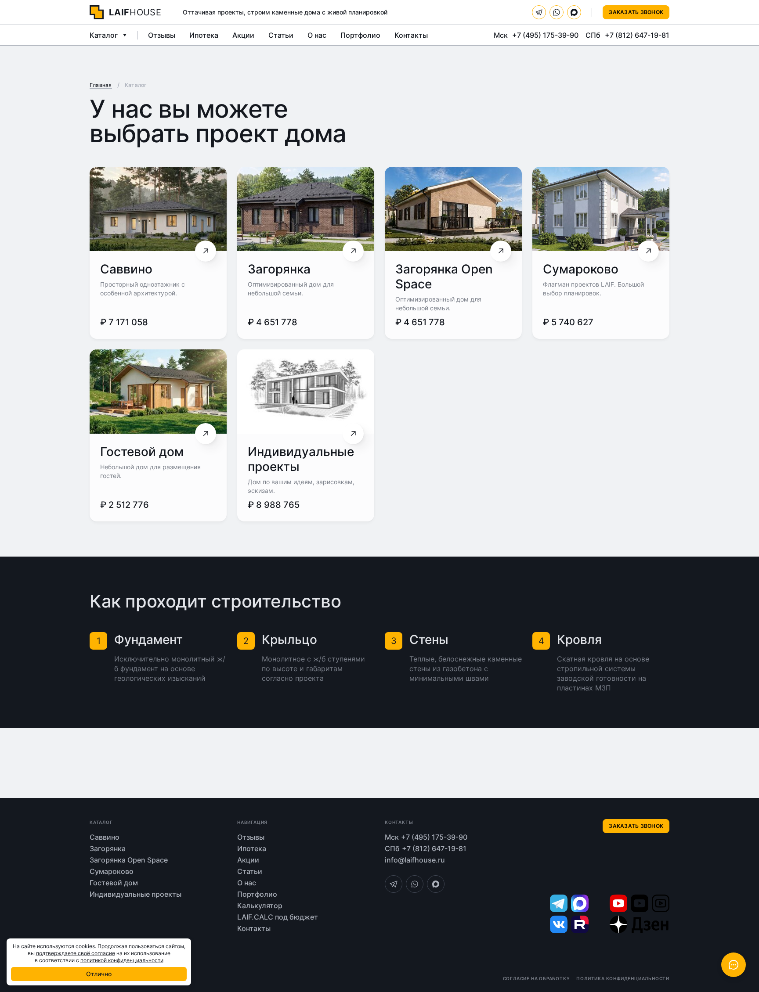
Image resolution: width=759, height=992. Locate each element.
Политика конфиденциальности (622, 978)
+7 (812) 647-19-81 (637, 35)
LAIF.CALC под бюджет (277, 917)
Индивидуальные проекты (135, 894)
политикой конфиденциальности (121, 960)
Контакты (411, 35)
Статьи (280, 35)
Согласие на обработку (536, 978)
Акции (243, 35)
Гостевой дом (142, 451)
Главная (101, 85)
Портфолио (360, 35)
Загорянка (279, 269)
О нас (316, 35)
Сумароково (580, 269)
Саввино (126, 269)
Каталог (104, 35)
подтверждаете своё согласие (75, 953)
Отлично (99, 974)
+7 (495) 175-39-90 (545, 35)
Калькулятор (259, 905)
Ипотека (203, 35)
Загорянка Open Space (129, 859)
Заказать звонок (636, 12)
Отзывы (161, 35)
